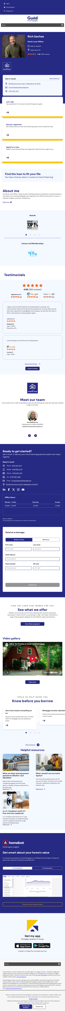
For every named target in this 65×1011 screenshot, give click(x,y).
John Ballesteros (32, 422)
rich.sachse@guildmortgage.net (19, 87)
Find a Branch (10, 7)
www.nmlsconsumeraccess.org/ (14, 988)
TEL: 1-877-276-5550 (41, 975)
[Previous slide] (29, 435)
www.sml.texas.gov (21, 977)
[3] (39, 234)
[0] (26, 234)
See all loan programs (32, 624)
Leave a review (32, 368)
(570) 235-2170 (14, 91)
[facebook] (8, 490)
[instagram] (18, 490)
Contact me (33, 585)
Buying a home (19, 540)
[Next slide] (35, 435)
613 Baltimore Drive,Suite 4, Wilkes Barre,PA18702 (24, 84)
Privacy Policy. (33, 999)
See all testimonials (31, 364)
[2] (34, 234)
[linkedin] (4, 490)
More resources (30, 745)
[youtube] (23, 490)
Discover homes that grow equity (32, 904)
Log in (8, 3)
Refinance (46, 540)
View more (32, 682)
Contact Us (9, 11)
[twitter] (13, 490)
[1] (30, 234)
